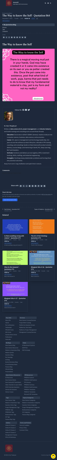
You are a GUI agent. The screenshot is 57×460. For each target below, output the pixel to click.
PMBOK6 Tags (9, 410)
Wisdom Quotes (9, 352)
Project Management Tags (12, 407)
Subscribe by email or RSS (10, 200)
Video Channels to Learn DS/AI (13, 384)
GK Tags (7, 417)
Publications (8, 337)
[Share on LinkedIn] (4, 37)
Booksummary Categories (29, 410)
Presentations (9, 371)
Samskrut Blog (9, 355)
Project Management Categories (31, 407)
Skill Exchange (26, 350)
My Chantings (9, 357)
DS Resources (9, 377)
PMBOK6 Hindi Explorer (30, 380)
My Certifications (9, 325)
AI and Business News (11, 364)
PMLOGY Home (9, 330)
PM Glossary (27, 382)
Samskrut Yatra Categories (29, 405)
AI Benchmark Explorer (28, 345)
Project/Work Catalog (25, 322)
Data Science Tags (10, 400)
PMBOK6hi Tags (9, 412)
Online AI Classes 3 (10, 430)
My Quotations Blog (7, 13)
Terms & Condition (24, 425)
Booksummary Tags (10, 414)
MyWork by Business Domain (27, 325)
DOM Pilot (25, 348)
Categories (5, 31)
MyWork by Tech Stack (25, 327)
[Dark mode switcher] (48, 3)
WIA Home (8, 332)
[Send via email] (20, 37)
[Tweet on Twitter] (6, 37)
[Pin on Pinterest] (14, 37)
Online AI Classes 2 (10, 427)
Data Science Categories (28, 400)
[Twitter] (29, 110)
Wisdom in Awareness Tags (12, 402)
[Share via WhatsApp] (9, 37)
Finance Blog (8, 367)
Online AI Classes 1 (10, 425)
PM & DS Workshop (10, 437)
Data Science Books (10, 380)
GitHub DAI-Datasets (11, 389)
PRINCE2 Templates (29, 392)
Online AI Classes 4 (10, 432)
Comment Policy (23, 430)
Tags (3, 29)
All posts (4, 27)
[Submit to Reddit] (25, 37)
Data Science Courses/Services (27, 320)
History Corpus (9, 392)
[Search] (45, 3)
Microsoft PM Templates (30, 394)
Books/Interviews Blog (11, 362)
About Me (8, 320)
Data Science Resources (11, 348)
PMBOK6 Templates (29, 389)
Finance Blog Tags (10, 419)
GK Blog (7, 359)
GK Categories (26, 412)
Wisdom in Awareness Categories (31, 402)
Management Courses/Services (27, 332)
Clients (7, 322)
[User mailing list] (26, 110)
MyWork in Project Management (28, 330)
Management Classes (11, 435)
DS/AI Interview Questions (12, 387)
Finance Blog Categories (28, 414)
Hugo (47, 455)
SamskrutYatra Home (11, 334)
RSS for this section (46, 194)
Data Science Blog (10, 345)
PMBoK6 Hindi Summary (30, 387)
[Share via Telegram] (12, 37)
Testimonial (8, 327)
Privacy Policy (23, 427)
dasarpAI (20, 3)
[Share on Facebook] (17, 37)
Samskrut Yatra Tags (11, 405)
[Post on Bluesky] (22, 37)
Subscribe (8, 339)
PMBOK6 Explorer (29, 377)
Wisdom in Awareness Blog (12, 350)
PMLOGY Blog (9, 369)
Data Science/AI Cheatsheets (13, 382)
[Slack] (23, 110)
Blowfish (51, 455)
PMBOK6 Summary (29, 384)
